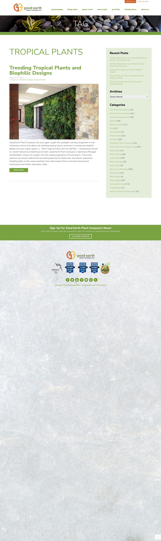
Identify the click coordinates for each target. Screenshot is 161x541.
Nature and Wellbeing (119, 169)
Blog (111, 128)
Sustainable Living (117, 184)
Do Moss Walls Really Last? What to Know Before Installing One (127, 65)
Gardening (114, 139)
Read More (19, 170)
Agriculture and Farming (120, 110)
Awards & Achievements (120, 117)
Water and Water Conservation (122, 191)
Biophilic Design (26, 79)
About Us (145, 9)
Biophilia (113, 121)
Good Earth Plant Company (121, 143)
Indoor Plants (40, 79)
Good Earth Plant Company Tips (123, 147)
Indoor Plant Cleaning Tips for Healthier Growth (126, 71)
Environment (115, 136)
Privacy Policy (101, 285)
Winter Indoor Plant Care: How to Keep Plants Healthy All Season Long (128, 59)
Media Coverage (116, 162)
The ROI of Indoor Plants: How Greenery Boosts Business (126, 83)
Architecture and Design (120, 113)
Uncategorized (115, 188)
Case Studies (115, 132)
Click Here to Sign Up (80, 236)
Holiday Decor (130, 9)
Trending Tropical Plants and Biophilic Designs (45, 70)
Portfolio (116, 9)
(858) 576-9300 (143, 1)
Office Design (115, 176)
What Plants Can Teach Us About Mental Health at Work (127, 77)
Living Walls (72, 9)
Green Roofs (87, 9)
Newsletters (115, 173)
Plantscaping (57, 9)
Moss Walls (102, 9)
